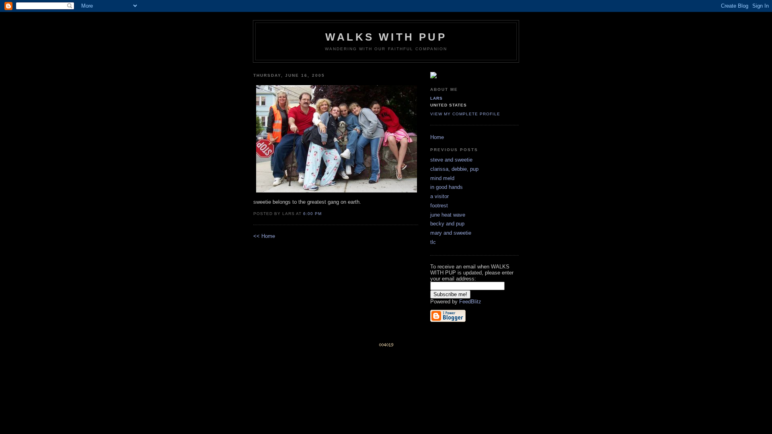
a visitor (439, 196)
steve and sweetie (451, 160)
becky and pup (447, 224)
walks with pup (386, 37)
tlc (433, 242)
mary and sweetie (450, 233)
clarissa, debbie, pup (454, 169)
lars (436, 98)
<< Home (264, 236)
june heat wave (447, 215)
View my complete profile (465, 114)
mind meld (442, 178)
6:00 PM (312, 213)
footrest (439, 206)
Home (437, 137)
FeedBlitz (470, 302)
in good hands (446, 187)
